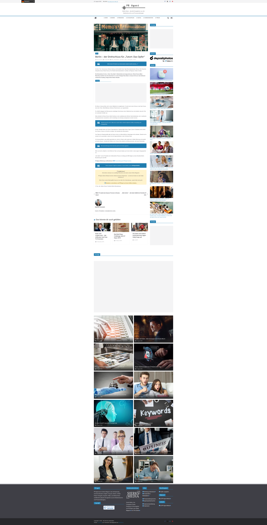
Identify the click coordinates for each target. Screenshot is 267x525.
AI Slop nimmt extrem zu (101, 339)
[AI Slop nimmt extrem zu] (113, 329)
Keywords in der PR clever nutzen (144, 423)
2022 (112, 59)
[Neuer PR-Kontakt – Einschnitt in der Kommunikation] (113, 469)
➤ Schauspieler (130, 17)
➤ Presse (157, 17)
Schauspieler (130, 59)
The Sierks (136, 510)
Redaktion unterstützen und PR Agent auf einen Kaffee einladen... (121, 183)
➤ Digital (138, 17)
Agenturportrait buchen (149, 500)
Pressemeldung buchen (150, 498)
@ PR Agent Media (165, 498)
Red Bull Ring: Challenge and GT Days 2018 (119, 236)
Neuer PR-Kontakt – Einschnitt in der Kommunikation (109, 479)
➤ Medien (112, 17)
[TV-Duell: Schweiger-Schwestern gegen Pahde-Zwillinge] (153, 385)
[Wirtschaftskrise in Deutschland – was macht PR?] (153, 469)
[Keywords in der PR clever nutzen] (153, 413)
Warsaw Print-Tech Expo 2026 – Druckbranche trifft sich (109, 367)
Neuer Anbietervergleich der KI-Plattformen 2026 (148, 367)
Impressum (146, 506)
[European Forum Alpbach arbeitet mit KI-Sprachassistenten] (113, 385)
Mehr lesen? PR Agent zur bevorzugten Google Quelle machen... (122, 63)
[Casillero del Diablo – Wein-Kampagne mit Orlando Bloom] (153, 329)
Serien (134, 59)
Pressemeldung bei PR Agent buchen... (123, 160)
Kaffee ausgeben (164, 491)
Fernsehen (122, 59)
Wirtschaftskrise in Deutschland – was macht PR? (148, 479)
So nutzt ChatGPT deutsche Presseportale (106, 423)
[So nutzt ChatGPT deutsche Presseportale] (113, 413)
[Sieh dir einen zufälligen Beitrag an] (171, 18)
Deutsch (26, 1)
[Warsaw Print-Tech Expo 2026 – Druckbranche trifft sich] (113, 357)
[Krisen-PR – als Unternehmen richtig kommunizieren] (113, 441)
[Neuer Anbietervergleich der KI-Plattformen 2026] (153, 357)
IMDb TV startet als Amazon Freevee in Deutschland (108, 194)
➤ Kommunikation (148, 17)
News (97, 53)
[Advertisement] (121, 93)
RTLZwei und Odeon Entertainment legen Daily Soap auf (139, 235)
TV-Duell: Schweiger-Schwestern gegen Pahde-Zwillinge (149, 395)
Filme (126, 59)
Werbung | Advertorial (149, 491)
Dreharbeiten (116, 59)
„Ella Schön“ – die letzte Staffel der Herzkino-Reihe (134, 194)
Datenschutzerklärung (149, 504)
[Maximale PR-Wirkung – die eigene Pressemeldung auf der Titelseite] (153, 441)
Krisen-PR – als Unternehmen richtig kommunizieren (109, 451)
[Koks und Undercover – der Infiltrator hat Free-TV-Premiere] (102, 224)
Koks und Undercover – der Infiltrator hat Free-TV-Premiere (101, 236)
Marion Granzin (99, 59)
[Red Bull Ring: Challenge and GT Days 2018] (121, 224)
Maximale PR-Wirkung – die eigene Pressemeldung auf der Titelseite (153, 451)
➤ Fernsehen (120, 17)
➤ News (106, 17)
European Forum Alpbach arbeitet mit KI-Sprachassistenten (110, 395)
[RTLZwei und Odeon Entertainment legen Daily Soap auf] (139, 224)
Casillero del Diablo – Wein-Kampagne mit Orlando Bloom (150, 339)
